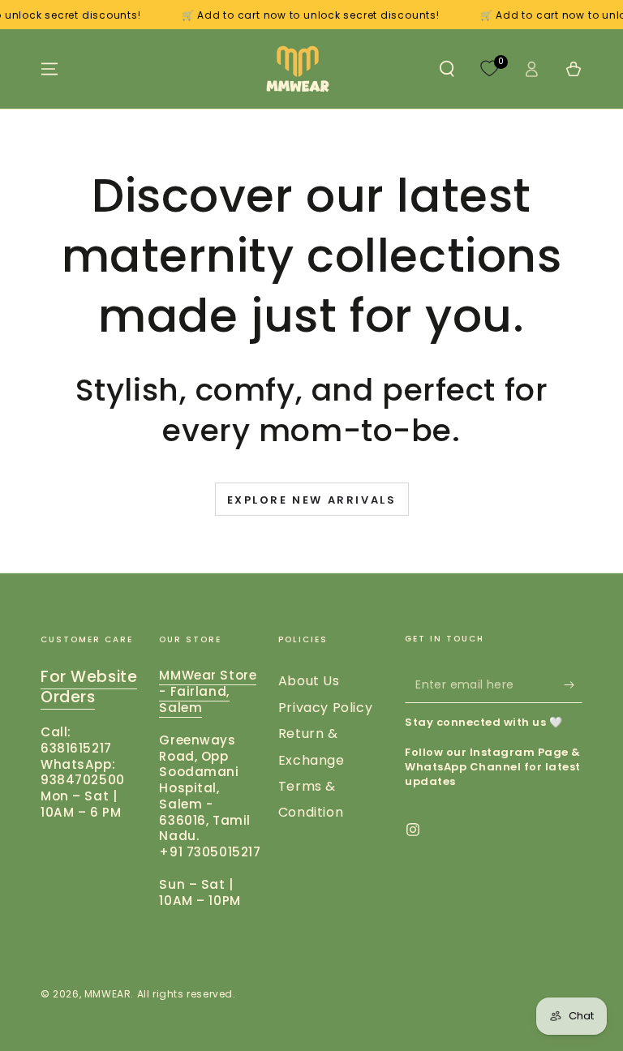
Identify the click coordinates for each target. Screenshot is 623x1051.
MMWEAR (107, 994)
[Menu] (49, 69)
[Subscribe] (573, 684)
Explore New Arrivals (312, 500)
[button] (447, 69)
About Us (309, 680)
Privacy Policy (325, 707)
